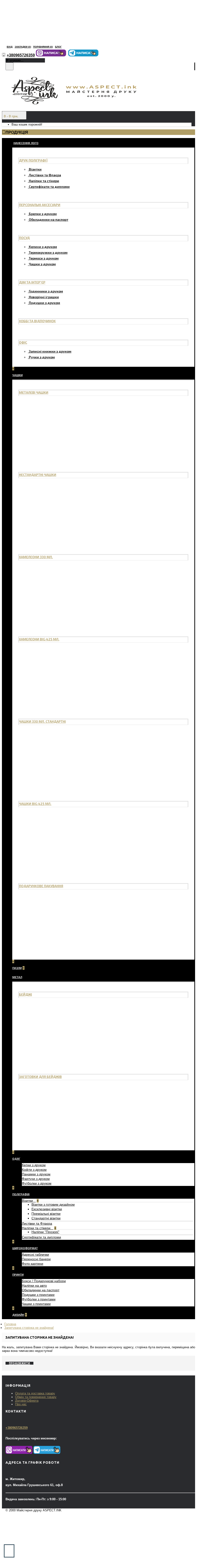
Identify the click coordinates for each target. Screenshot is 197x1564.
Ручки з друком (42, 357)
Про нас (21, 1404)
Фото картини (32, 1264)
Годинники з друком (46, 291)
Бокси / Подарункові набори (44, 1281)
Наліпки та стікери (44, 181)
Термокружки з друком (48, 252)
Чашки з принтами (36, 1304)
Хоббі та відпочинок (37, 321)
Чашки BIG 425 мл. (35, 804)
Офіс (23, 342)
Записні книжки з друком (50, 351)
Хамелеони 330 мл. (36, 557)
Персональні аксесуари (39, 205)
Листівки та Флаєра (45, 175)
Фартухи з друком (36, 1179)
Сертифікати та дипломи (49, 186)
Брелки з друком (43, 214)
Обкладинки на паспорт (48, 219)
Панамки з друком (36, 1174)
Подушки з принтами (38, 1295)
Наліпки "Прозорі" (45, 1232)
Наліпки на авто (34, 1285)
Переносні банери (36, 1259)
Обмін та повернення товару (35, 1397)
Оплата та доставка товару (35, 1393)
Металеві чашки (33, 392)
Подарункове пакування (41, 886)
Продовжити (19, 1363)
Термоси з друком (44, 258)
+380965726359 (17, 1428)
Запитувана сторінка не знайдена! (29, 1328)
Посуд (24, 238)
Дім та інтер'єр (32, 282)
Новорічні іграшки (44, 297)
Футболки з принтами (38, 1299)
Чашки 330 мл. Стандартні (42, 721)
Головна (10, 1324)
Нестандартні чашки (37, 475)
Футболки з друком (36, 1183)
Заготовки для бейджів (40, 1077)
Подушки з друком (44, 303)
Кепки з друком (34, 1165)
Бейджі (25, 994)
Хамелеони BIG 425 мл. (39, 639)
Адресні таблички (35, 1254)
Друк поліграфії (33, 160)
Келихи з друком (43, 247)
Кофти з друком (34, 1169)
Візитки (35, 169)
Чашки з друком (42, 264)
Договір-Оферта (26, 1400)
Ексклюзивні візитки (46, 1209)
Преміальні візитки (46, 1214)
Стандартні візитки (46, 1218)
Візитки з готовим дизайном (53, 1204)
